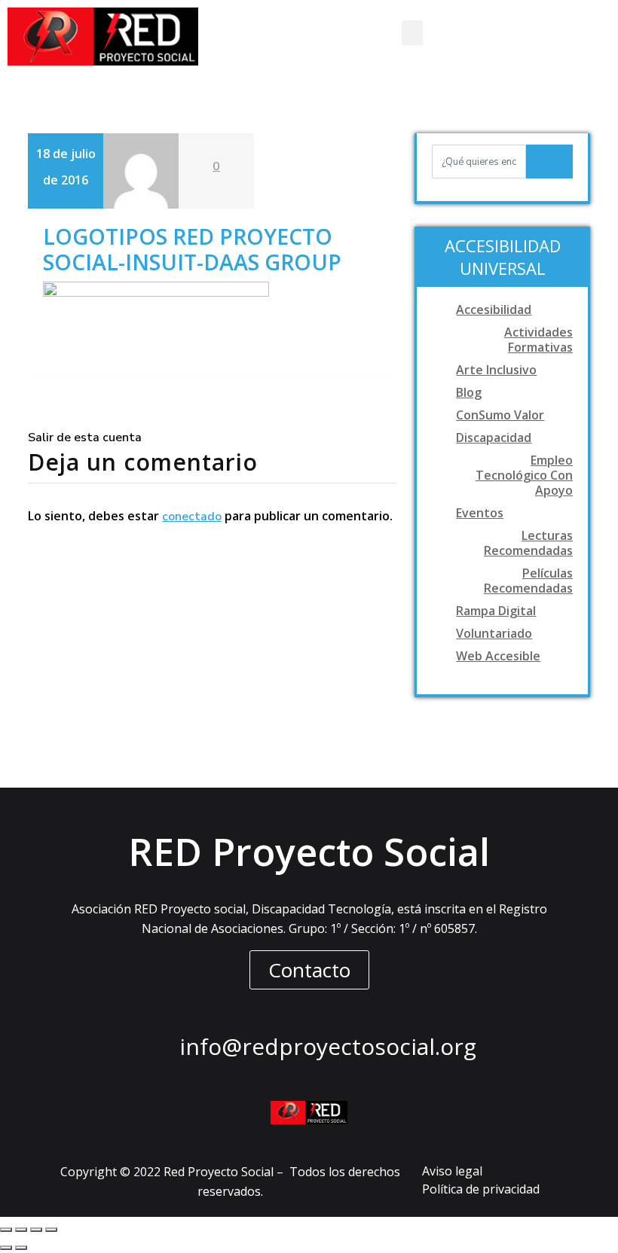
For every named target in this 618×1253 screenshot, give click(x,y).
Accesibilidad (493, 309)
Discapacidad (493, 437)
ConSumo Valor (500, 414)
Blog (469, 392)
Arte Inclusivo (496, 369)
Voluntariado (494, 633)
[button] (412, 32)
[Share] (21, 1229)
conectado (192, 516)
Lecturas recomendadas (528, 543)
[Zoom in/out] (51, 1229)
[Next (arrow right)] (21, 1247)
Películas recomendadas (528, 581)
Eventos (479, 512)
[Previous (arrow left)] (6, 1247)
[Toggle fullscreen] (36, 1229)
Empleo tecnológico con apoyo (524, 475)
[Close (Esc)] (6, 1229)
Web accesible (498, 655)
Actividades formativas (538, 340)
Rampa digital (496, 610)
